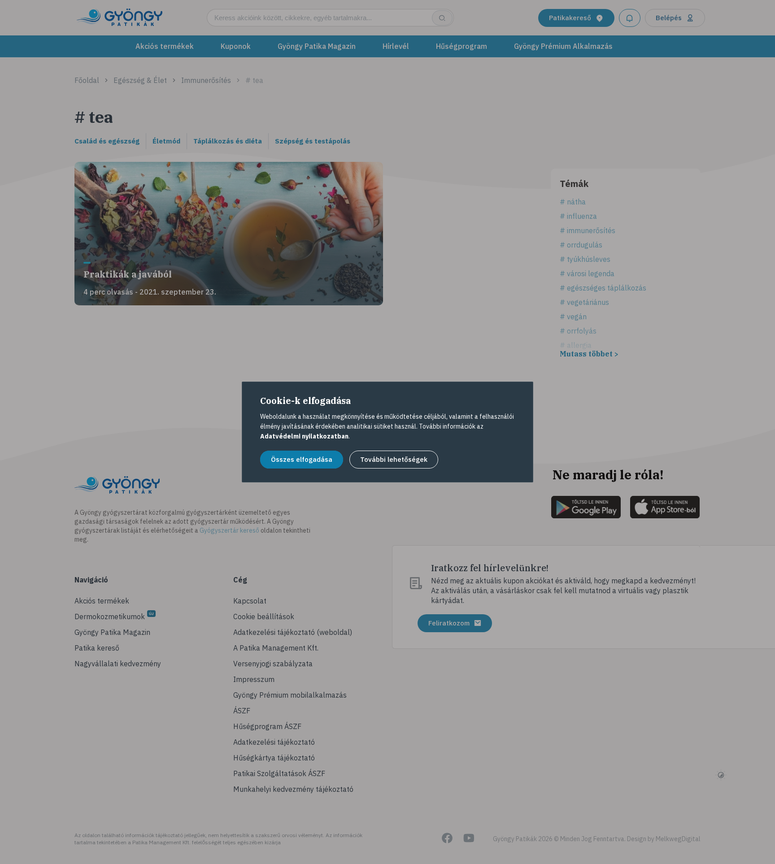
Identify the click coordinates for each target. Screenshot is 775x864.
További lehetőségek (393, 459)
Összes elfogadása (301, 459)
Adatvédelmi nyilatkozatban (304, 436)
